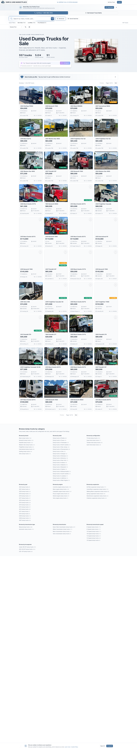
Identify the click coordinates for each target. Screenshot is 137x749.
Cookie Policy (74, 747)
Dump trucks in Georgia (60, 453)
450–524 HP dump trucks (27, 549)
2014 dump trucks (25, 504)
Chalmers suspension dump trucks (97, 498)
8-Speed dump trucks (94, 527)
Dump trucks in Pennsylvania (61, 449)
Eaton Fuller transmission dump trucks (64, 527)
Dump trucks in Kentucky (60, 458)
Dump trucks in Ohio (59, 451)
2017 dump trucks (25, 498)
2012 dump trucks (25, 509)
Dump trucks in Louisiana (60, 476)
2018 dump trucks (25, 496)
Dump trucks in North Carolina (62, 444)
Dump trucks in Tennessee (61, 442)
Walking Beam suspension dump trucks (98, 491)
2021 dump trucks (24, 489)
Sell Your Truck (111, 2)
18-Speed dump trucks (94, 533)
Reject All (102, 746)
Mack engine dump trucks (61, 489)
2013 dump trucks (25, 507)
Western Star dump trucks (27, 444)
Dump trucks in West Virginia (61, 480)
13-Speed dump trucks (94, 536)
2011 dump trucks (24, 511)
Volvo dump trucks (25, 453)
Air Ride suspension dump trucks (96, 487)
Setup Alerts (110, 7)
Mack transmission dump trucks (62, 531)
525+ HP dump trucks (26, 551)
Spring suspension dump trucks (96, 493)
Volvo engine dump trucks (60, 498)
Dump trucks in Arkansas (60, 456)
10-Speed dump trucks (94, 531)
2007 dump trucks (25, 520)
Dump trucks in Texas (59, 440)
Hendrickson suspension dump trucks (97, 496)
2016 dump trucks (25, 500)
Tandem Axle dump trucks (95, 442)
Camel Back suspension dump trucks (97, 489)
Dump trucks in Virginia (60, 469)
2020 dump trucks (25, 491)
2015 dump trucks (25, 502)
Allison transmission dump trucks (62, 529)
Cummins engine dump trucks (62, 487)
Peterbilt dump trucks (26, 442)
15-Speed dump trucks (93, 540)
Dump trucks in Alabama (60, 464)
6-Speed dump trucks (94, 529)
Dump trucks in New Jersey (61, 447)
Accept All (109, 746)
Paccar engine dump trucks (61, 493)
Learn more (67, 747)
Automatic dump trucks (26, 529)
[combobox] (16, 27)
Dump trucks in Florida (60, 438)
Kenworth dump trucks (26, 440)
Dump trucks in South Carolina (62, 473)
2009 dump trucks (25, 516)
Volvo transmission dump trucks (62, 533)
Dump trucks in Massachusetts (62, 471)
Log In (119, 2)
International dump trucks (26, 449)
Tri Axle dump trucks (93, 438)
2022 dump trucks (24, 487)
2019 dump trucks (25, 493)
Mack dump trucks (25, 438)
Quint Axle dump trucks (94, 444)
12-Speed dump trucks (94, 538)
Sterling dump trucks (25, 451)
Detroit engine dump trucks (61, 496)
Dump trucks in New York (60, 460)
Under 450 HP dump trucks (27, 547)
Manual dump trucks (25, 527)
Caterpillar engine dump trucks (62, 491)
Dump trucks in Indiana (60, 462)
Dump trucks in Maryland (60, 467)
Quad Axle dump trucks (94, 440)
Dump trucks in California (60, 478)
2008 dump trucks (25, 518)
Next (116, 83)
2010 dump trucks (24, 513)
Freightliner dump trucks (26, 447)
